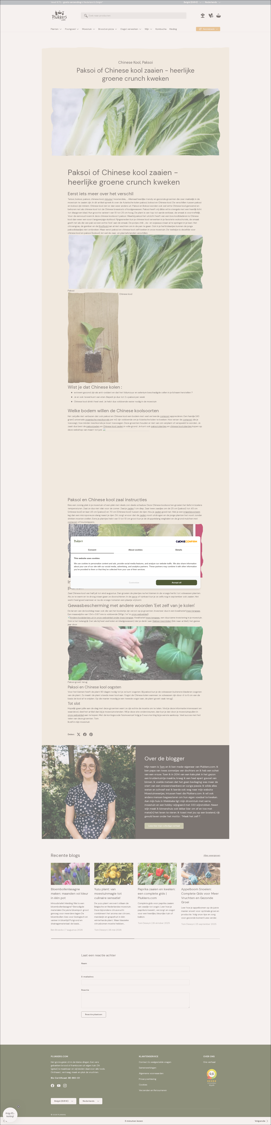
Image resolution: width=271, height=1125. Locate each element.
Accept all (176, 582)
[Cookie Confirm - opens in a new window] (186, 541)
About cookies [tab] (135, 550)
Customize (134, 582)
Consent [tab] (92, 550)
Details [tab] (178, 550)
